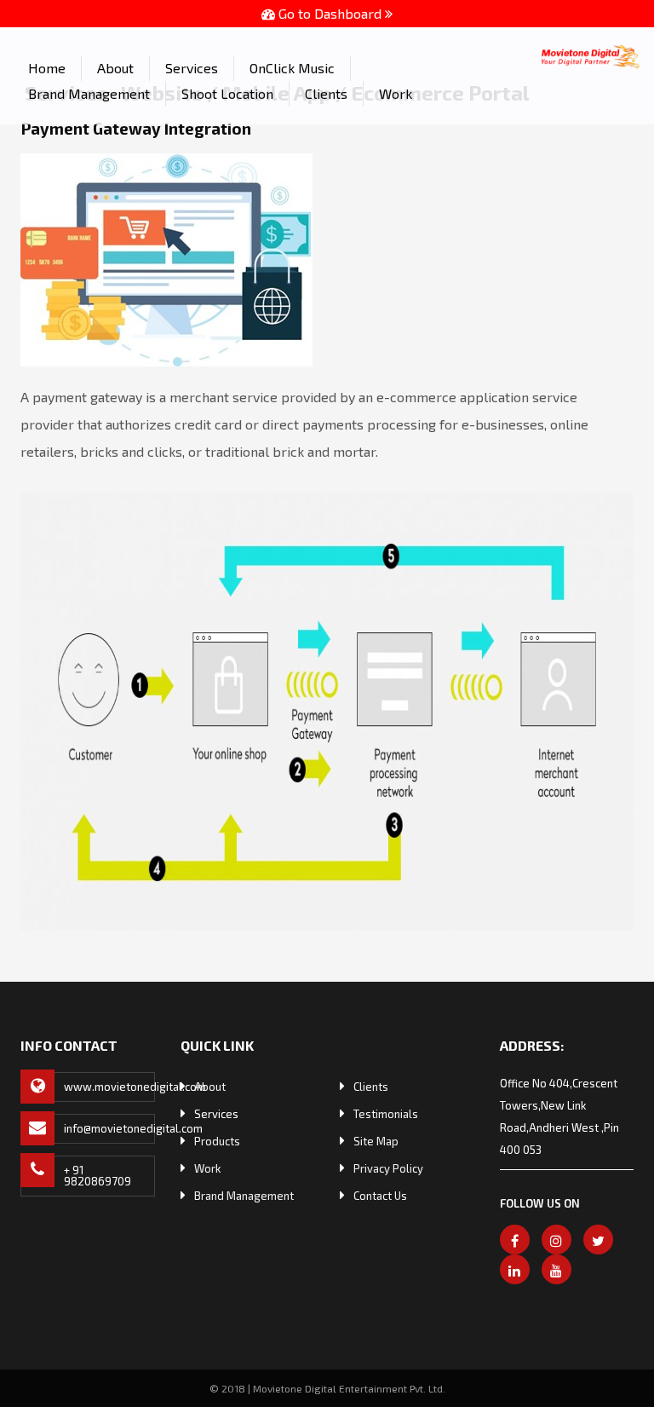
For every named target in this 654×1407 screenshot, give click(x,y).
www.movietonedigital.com (109, 1086)
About (115, 68)
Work (395, 93)
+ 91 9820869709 (97, 1175)
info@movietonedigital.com (109, 1128)
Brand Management (89, 93)
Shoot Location (227, 93)
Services (191, 68)
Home (47, 68)
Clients (326, 93)
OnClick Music (292, 68)
